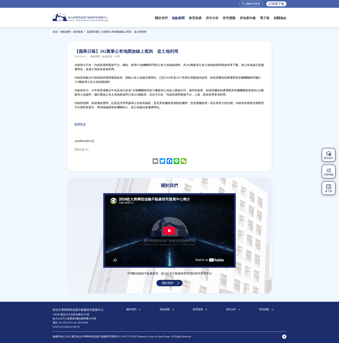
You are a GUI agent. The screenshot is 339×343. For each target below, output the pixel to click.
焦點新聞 (178, 18)
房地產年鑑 (248, 18)
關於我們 (161, 18)
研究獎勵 (229, 18)
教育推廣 (195, 18)
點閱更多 (80, 124)
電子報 (264, 18)
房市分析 (212, 18)
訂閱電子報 (276, 4)
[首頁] (80, 17)
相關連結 (280, 18)
